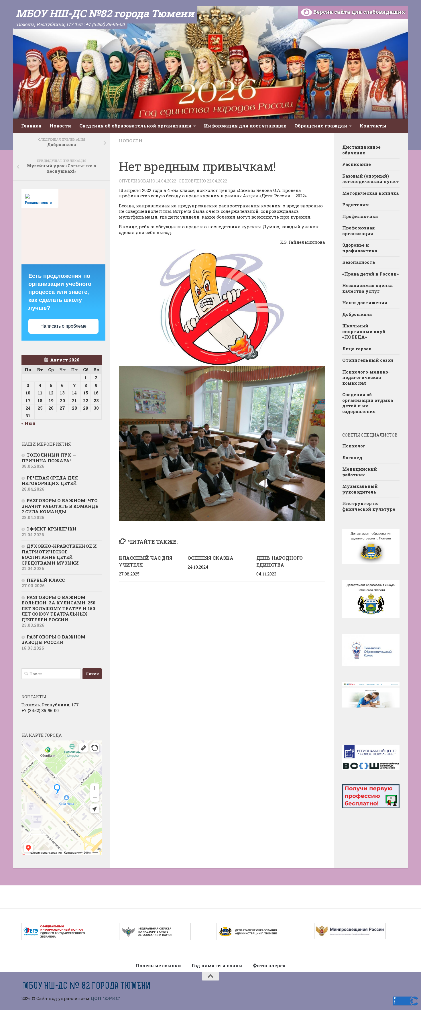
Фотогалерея (269, 965)
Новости (60, 126)
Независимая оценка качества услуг (367, 288)
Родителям (355, 204)
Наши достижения (364, 302)
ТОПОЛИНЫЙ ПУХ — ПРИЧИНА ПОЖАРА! (48, 457)
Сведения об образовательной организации (135, 126)
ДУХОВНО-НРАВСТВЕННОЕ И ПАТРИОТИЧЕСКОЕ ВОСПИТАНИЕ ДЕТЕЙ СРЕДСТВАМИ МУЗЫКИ (59, 554)
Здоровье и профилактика (359, 248)
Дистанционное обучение (361, 150)
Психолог (353, 446)
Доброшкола (357, 314)
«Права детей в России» (370, 274)
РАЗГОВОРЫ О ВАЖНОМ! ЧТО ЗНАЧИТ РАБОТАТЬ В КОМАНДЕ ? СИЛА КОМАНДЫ (59, 506)
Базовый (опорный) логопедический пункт (370, 178)
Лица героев (356, 348)
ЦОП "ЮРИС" (105, 998)
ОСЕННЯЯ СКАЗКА (210, 558)
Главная (31, 126)
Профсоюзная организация (358, 230)
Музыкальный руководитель (360, 489)
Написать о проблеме (63, 326)
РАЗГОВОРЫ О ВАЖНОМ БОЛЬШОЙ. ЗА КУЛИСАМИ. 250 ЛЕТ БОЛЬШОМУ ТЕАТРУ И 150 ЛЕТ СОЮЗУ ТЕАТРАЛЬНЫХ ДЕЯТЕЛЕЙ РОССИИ (58, 608)
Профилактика (360, 216)
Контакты (373, 126)
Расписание (356, 164)
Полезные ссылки (158, 965)
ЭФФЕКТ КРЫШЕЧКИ (51, 529)
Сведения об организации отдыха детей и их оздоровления (367, 403)
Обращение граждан (320, 126)
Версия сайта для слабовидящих (358, 11)
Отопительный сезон (367, 360)
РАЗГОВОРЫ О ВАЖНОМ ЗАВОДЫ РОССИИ (53, 639)
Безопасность (358, 262)
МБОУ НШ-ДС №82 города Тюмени (105, 13)
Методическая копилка (370, 193)
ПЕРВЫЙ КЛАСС (46, 580)
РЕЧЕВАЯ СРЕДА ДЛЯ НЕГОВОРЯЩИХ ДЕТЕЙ (49, 480)
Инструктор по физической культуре (368, 506)
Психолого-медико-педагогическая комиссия (366, 377)
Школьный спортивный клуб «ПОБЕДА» (363, 331)
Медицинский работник (359, 472)
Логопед (352, 457)
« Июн (28, 423)
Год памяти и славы (217, 965)
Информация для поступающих (245, 126)
